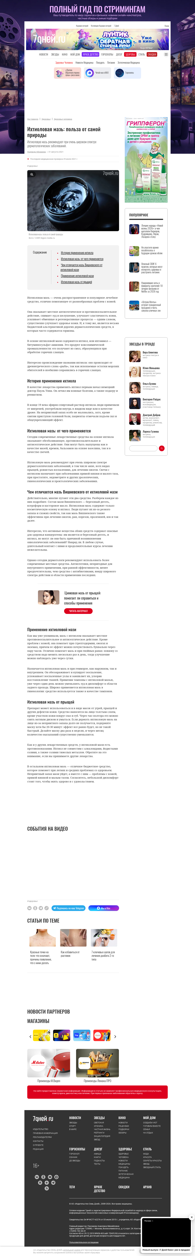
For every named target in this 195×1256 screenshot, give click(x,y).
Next (115, 1036)
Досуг (119, 54)
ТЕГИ (72, 1187)
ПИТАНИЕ (123, 1171)
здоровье (33, 166)
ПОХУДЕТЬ (123, 1167)
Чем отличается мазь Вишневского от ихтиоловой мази (81, 267)
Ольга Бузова (149, 383)
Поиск (167, 25)
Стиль (141, 54)
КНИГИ (97, 1157)
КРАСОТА (147, 1157)
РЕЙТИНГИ (99, 1133)
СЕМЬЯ (146, 1129)
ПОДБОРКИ (123, 1129)
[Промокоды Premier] (63, 1035)
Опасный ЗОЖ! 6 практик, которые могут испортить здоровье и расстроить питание (151, 268)
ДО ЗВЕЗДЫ (74, 1160)
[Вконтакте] (37, 1177)
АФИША (97, 1154)
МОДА (146, 1154)
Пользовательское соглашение (83, 1242)
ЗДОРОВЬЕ (125, 1149)
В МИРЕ (73, 1129)
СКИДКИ (123, 1187)
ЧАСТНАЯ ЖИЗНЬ (102, 1129)
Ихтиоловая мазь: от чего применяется (82, 258)
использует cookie (71, 1250)
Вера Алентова (150, 352)
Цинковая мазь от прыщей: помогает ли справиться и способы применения (82, 598)
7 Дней (116, 25)
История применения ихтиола (77, 252)
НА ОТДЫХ (148, 1133)
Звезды (55, 54)
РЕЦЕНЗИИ (123, 1126)
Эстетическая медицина (129, 62)
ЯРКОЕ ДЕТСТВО (99, 1189)
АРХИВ (147, 1187)
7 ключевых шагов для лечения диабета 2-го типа (103, 955)
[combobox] (143, 448)
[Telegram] (53, 1183)
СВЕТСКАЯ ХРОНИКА (99, 1124)
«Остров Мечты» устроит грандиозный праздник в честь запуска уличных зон (151, 306)
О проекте (38, 1145)
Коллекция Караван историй (101, 25)
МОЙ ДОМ (149, 1117)
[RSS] (46, 1188)
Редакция (38, 1149)
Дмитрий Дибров (151, 415)
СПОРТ (72, 1126)
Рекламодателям (42, 1137)
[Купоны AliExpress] (103, 1035)
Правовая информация (45, 1133)
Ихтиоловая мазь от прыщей (76, 281)
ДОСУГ (98, 1149)
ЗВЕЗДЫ (73, 1122)
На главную (32, 119)
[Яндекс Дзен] (46, 1183)
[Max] (56, 1177)
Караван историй (82, 25)
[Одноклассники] (43, 1177)
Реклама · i (148, 1221)
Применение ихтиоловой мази (77, 275)
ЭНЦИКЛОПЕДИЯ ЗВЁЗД (102, 1138)
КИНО (122, 1117)
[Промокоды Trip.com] (83, 1035)
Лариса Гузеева (151, 431)
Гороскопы (107, 54)
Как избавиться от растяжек (70, 953)
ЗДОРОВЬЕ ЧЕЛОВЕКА (123, 1155)
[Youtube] (50, 1177)
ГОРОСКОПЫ (77, 1149)
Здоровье (130, 54)
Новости (43, 54)
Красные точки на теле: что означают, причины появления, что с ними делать (41, 957)
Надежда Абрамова (36, 152)
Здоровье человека (64, 62)
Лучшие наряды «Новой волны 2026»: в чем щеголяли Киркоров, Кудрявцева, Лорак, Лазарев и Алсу (152, 231)
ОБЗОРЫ (122, 1133)
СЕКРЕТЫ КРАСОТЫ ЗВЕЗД (152, 1162)
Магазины (38, 1020)
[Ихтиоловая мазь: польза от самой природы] (46, 908)
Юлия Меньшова (151, 368)
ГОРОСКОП (74, 1154)
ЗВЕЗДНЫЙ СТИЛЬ (152, 1167)
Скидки (152, 54)
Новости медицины (84, 62)
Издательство (40, 1129)
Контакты (38, 1141)
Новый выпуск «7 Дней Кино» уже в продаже (166, 1250)
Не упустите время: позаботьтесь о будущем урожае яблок (151, 250)
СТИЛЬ (147, 1149)
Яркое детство (90, 54)
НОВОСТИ (75, 1117)
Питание (111, 62)
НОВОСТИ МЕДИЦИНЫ (124, 1162)
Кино (64, 54)
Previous (30, 1036)
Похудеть (100, 62)
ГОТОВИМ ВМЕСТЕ (152, 1126)
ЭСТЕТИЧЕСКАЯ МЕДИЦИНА (125, 1176)
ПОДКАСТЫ (99, 1160)
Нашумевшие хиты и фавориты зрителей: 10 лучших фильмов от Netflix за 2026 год (152, 287)
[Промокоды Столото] (43, 1035)
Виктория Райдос (152, 399)
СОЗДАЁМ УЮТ (150, 1122)
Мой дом (75, 54)
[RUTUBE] (40, 1183)
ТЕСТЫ (97, 1164)
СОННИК (73, 1157)
